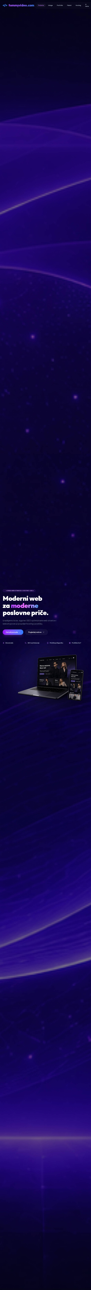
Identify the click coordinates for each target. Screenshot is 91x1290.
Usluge (50, 5)
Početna (41, 5)
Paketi (69, 5)
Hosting (78, 5)
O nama (87, 5)
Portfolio (60, 5)
